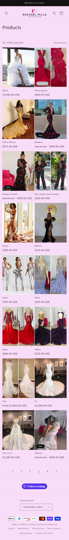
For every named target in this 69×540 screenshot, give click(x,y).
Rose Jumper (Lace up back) (47, 194)
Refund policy (23, 528)
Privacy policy (38, 528)
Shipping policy (26, 533)
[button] (6, 13)
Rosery (5, 246)
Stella (37, 297)
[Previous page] (12, 471)
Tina (4, 401)
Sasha (5, 297)
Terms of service (53, 528)
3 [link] (38, 471)
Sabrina (38, 246)
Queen (5, 90)
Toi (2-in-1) (7, 453)
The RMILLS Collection (27, 524)
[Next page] (56, 471)
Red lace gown (41, 90)
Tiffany (38, 349)
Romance (39, 142)
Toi (36, 401)
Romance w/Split (9, 194)
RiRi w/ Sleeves (9, 142)
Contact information (44, 533)
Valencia (38, 453)
